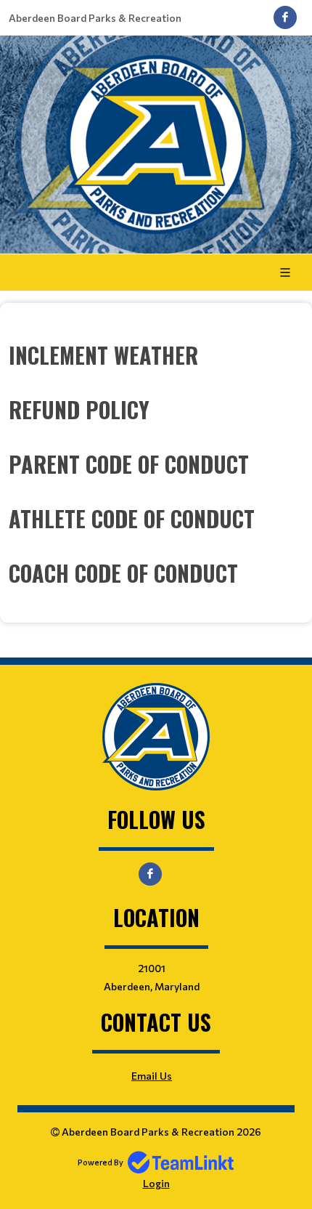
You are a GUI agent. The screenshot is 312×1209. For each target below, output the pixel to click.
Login (156, 1183)
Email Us (151, 1076)
